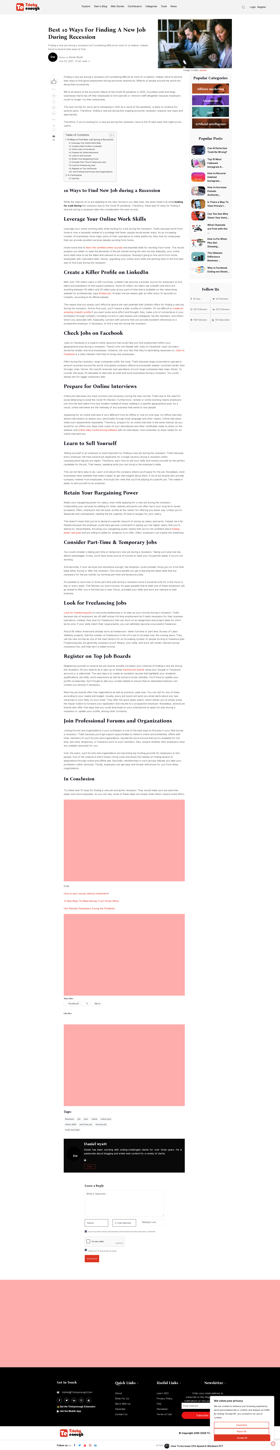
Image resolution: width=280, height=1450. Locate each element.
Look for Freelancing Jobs (83, 165)
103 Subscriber (222, 320)
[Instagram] (90, 1445)
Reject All (241, 1431)
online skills (70, 1124)
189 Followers (200, 320)
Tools (164, 6)
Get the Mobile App (70, 1411)
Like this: (75, 178)
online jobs (106, 1119)
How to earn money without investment (86, 893)
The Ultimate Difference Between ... (214, 256)
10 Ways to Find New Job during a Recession (90, 139)
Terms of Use (164, 1414)
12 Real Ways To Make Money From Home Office (91, 901)
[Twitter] (79, 1445)
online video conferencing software (97, 430)
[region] (242, 1420)
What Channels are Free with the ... (217, 228)
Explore (86, 6)
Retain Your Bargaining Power (85, 159)
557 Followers (200, 309)
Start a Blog (100, 6)
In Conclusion (75, 175)
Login (253, 7)
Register (261, 7)
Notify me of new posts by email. (102, 1251)
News (173, 6)
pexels (203, 70)
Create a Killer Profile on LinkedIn (87, 146)
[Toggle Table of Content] (110, 135)
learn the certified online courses (104, 247)
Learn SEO (163, 1393)
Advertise (120, 1409)
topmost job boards (133, 669)
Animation (210, 100)
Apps (210, 112)
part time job (86, 1124)
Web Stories (117, 6)
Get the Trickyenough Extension (77, 1406)
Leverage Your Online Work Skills (86, 143)
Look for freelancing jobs (78, 612)
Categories (151, 6)
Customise (241, 1425)
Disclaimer (162, 1409)
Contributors (135, 6)
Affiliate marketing (210, 89)
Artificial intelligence (210, 124)
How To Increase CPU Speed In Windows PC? (197, 1446)
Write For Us (122, 1398)
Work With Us (123, 1403)
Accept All (242, 1438)
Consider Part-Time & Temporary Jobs (89, 162)
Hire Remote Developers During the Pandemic (89, 908)
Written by (71, 57)
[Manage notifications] (273, 1443)
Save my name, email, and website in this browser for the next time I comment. (122, 1231)
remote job (101, 1124)
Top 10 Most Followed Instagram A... (215, 163)
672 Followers (223, 309)
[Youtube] (85, 1445)
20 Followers (222, 299)
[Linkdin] (95, 1445)
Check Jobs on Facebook (83, 149)
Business (69, 1119)
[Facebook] (74, 1445)
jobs (86, 1119)
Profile (89, 1167)
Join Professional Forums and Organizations (93, 172)
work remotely (72, 1129)
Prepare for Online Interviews (85, 152)
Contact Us (121, 1414)
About (118, 1393)
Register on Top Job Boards (84, 168)
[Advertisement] (124, 820)
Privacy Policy (164, 1398)
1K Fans (196, 299)
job (78, 1119)
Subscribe (202, 1415)
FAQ (159, 1403)
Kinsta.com (105, 293)
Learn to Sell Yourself (81, 155)
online (94, 1119)
